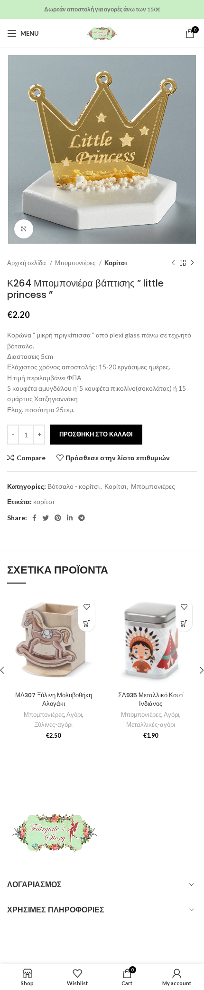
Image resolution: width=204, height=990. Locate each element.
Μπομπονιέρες (76, 263)
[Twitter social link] (45, 518)
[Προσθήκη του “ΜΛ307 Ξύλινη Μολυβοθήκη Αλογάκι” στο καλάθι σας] (86, 623)
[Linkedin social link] (69, 518)
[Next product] (192, 263)
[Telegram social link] (81, 518)
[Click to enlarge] (23, 228)
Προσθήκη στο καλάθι (96, 434)
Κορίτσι (115, 263)
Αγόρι (74, 714)
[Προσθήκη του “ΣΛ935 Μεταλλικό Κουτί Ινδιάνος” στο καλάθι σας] (184, 623)
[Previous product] (173, 263)
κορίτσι (43, 501)
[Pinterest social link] (58, 518)
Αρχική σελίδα (27, 263)
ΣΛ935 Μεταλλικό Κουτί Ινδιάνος (151, 699)
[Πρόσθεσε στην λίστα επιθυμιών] (86, 606)
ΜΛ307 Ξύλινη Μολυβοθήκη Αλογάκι (53, 699)
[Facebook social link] (34, 518)
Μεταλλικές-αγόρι (150, 724)
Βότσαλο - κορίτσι (73, 486)
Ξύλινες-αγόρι (53, 724)
